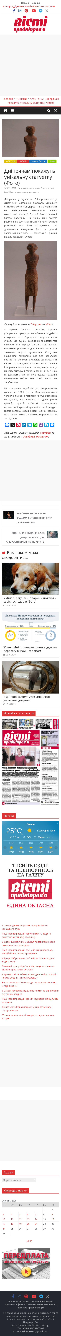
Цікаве (52, 161)
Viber (48, 324)
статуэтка (34, 192)
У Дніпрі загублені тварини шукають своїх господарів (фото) (29, 599)
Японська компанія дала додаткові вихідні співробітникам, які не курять (25, 537)
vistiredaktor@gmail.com (34, 1331)
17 (4, 1223)
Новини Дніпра (38, 161)
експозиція (34, 188)
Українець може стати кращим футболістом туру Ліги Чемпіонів (34, 518)
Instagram (42, 436)
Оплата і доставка (19, 1301)
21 (36, 1223)
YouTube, (45, 432)
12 (20, 1219)
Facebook (29, 436)
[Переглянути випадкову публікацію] (55, 110)
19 (20, 1223)
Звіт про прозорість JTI (31, 1307)
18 (12, 1223)
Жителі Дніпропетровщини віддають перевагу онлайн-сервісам (30, 649)
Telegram (35, 324)
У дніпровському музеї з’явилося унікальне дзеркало (26, 698)
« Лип (29, 1240)
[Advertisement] (30, 65)
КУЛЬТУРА (10, 161)
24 (4, 1228)
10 (4, 1219)
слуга (26, 192)
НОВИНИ (23, 161)
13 (28, 1219)
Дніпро (24, 188)
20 (28, 1223)
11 (12, 1219)
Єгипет (44, 188)
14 (36, 1219)
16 (52, 1219)
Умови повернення (42, 1301)
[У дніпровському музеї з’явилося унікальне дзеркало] (30, 663)
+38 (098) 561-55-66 (33, 1328)
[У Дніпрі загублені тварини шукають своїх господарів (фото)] (30, 564)
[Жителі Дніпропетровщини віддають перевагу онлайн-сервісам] (30, 614)
